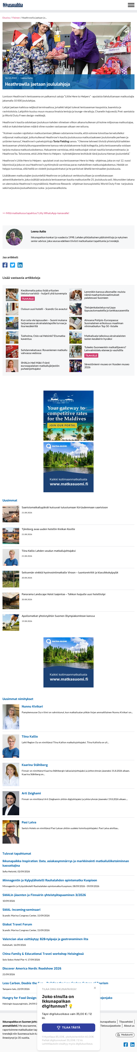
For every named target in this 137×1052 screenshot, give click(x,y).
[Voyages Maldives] (68, 415)
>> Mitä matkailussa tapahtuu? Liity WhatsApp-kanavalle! (36, 213)
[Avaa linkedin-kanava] (132, 1044)
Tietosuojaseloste (110, 1025)
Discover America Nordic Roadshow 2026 (32, 969)
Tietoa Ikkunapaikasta (103, 1021)
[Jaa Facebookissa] (5, 265)
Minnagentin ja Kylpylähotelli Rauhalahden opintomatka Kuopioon (50, 880)
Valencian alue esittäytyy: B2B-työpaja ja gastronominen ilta (45, 939)
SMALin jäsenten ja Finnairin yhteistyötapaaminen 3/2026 (44, 895)
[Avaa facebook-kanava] (126, 1044)
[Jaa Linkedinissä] (20, 265)
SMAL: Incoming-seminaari (21, 910)
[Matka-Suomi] (68, 466)
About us (129, 1025)
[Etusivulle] (22, 5)
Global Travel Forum (17, 924)
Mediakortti (127, 1034)
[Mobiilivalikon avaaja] (131, 5)
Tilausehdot (126, 1021)
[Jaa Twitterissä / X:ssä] (12, 265)
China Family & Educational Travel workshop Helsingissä (43, 954)
